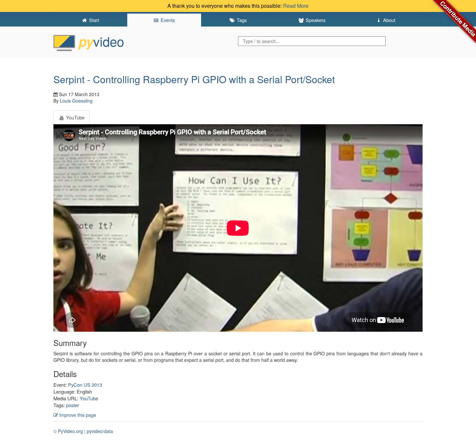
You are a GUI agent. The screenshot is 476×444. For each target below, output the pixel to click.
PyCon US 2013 (85, 384)
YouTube (89, 398)
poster (72, 405)
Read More (296, 5)
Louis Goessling (76, 100)
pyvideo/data (100, 431)
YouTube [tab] (75, 117)
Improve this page (77, 415)
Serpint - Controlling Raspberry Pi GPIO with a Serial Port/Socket (194, 79)
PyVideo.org (70, 431)
